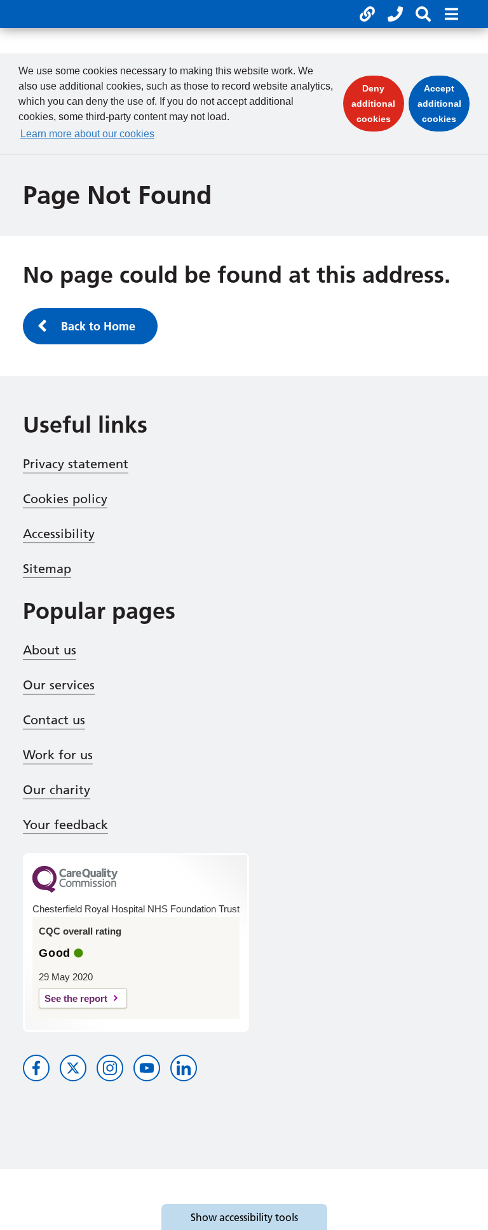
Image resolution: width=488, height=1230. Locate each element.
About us (49, 650)
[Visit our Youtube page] (146, 1068)
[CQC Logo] (75, 889)
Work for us (58, 754)
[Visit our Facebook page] (36, 1068)
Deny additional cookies (377, 103)
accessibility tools (244, 1217)
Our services (59, 685)
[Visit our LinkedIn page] (183, 1068)
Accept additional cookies (443, 103)
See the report (75, 998)
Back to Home (98, 326)
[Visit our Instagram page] (110, 1068)
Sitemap (47, 568)
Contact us (54, 719)
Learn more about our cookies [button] (87, 133)
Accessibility (59, 533)
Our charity (56, 789)
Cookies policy (65, 498)
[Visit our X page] (73, 1068)
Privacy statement (75, 463)
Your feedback (65, 824)
